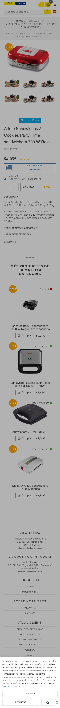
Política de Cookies (11, 686)
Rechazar (20, 702)
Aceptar (30, 693)
